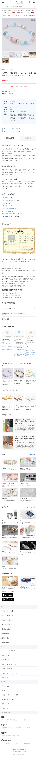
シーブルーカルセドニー (9, 216)
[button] (4, 34)
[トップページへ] (19, 4)
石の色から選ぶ (6, 629)
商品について (5, 655)
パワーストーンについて (8, 650)
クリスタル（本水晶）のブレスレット (30, 358)
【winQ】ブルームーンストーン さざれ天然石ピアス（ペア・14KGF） (30, 406)
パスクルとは (5, 686)
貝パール (4, 203)
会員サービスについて (7, 668)
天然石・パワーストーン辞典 (9, 695)
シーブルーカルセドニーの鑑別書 (11, 297)
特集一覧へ (33, 454)
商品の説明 (10, 138)
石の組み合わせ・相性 (7, 699)
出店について (5, 704)
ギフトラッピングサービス (9, 673)
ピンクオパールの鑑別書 (9, 293)
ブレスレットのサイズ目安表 (12, 131)
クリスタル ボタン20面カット (10, 214)
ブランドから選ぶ (6, 620)
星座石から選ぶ (6, 642)
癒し (10, 347)
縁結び (17, 348)
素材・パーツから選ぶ (7, 615)
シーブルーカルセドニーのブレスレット (7, 355)
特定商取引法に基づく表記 (19, 751)
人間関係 (6, 347)
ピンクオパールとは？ (18, 350)
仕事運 (29, 350)
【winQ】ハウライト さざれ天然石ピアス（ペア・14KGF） (19, 406)
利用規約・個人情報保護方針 (19, 749)
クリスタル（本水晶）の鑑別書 (11, 295)
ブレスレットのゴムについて (12, 129)
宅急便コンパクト (14, 103)
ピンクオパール (6, 198)
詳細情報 (28, 138)
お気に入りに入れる (20, 86)
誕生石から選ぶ (6, 633)
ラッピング (12, 107)
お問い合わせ (5, 677)
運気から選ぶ (5, 638)
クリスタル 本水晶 (7, 208)
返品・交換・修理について (9, 664)
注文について (5, 659)
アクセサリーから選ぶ (7, 611)
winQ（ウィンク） (8, 69)
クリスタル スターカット (9, 200)
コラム (3, 690)
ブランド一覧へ (31, 507)
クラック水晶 (6, 211)
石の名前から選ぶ (6, 624)
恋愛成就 (34, 350)
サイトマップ (5, 708)
